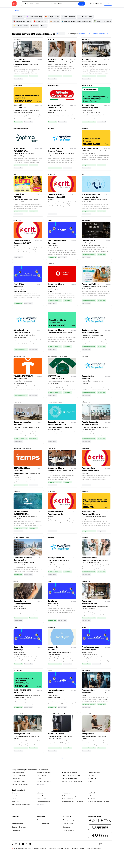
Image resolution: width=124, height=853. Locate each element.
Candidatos (16, 830)
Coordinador (41, 775)
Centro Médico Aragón (55, 402)
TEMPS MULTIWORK (20, 356)
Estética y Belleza (86, 16)
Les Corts (91, 796)
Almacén (56, 21)
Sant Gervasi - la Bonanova (21, 804)
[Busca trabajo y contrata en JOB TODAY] (14, 3)
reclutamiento (86, 220)
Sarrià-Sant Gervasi (18, 796)
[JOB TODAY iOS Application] (93, 820)
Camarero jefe (92, 778)
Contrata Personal (96, 4)
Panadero (91, 775)
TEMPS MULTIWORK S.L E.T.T (22, 448)
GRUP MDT (51, 264)
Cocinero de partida (44, 781)
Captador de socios (18, 775)
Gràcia (14, 799)
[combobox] (37, 3)
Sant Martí (91, 793)
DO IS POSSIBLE (18, 670)
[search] (81, 4)
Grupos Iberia (18, 85)
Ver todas (40, 784)
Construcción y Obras (23, 21)
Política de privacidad (55, 848)
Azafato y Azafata (22, 26)
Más (42, 26)
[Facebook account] (19, 844)
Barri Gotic (15, 801)
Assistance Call (18, 713)
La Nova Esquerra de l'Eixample (98, 801)
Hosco (50, 220)
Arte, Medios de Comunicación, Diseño (77, 21)
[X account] (26, 844)
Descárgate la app (69, 820)
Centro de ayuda (68, 830)
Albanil (90, 781)
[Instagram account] (16, 844)
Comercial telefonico (69, 772)
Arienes (16, 581)
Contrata (15, 820)
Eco (15, 174)
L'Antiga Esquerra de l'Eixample (73, 801)
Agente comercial (18, 772)
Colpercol (85, 128)
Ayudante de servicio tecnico (72, 781)
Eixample (15, 793)
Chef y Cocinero (53, 16)
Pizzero (39, 778)
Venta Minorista (69, 16)
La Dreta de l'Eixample (69, 796)
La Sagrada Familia (43, 801)
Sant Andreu (41, 799)
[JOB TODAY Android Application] (106, 820)
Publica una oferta (18, 823)
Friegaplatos (16, 778)
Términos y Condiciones (71, 848)
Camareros (19, 16)
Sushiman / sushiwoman (20, 784)
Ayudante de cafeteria (69, 778)
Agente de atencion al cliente (72, 775)
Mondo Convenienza (54, 85)
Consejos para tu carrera (45, 820)
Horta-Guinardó (67, 799)
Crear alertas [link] (61, 33)
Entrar (108, 4)
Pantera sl (51, 39)
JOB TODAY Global (43, 823)
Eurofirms (51, 128)
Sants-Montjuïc (42, 796)
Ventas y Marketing (35, 16)
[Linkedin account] (30, 844)
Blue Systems (86, 670)
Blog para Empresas (19, 827)
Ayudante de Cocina (104, 21)
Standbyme (51, 627)
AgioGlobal (17, 491)
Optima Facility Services (21, 128)
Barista (35, 26)
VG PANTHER (52, 310)
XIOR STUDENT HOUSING (21, 537)
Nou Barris (91, 799)
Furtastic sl (85, 491)
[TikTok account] (13, 844)
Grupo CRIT (51, 174)
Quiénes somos (68, 823)
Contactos (66, 827)
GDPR (82, 848)
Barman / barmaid (94, 772)
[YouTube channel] (23, 844)
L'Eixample (40, 793)
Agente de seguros (18, 781)
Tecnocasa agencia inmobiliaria (57, 356)
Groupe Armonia (87, 85)
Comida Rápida (41, 21)
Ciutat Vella (66, 793)
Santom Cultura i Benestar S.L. (57, 713)
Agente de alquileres (44, 772)
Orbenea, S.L (17, 39)
